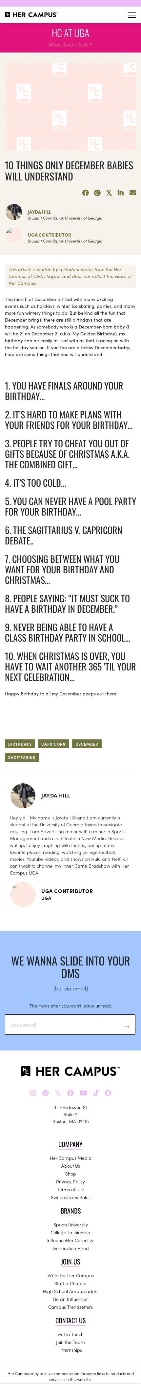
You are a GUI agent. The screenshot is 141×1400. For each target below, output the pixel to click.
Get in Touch (70, 1334)
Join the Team (70, 1342)
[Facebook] (85, 193)
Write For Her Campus (71, 1275)
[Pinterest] (97, 193)
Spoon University (70, 1224)
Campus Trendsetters (70, 1307)
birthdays (19, 744)
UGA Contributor (49, 234)
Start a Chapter (70, 1283)
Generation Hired (70, 1248)
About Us (70, 1165)
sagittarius (21, 757)
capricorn (53, 744)
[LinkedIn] (121, 193)
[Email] (133, 193)
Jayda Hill (39, 211)
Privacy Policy (70, 1181)
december (86, 744)
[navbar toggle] (132, 14)
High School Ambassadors (70, 1291)
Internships (70, 1350)
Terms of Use (70, 1189)
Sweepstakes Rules (71, 1197)
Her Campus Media (70, 1158)
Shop (70, 1173)
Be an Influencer (70, 1299)
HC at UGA (70, 32)
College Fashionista (70, 1232)
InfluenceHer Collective (70, 1240)
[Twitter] (109, 193)
